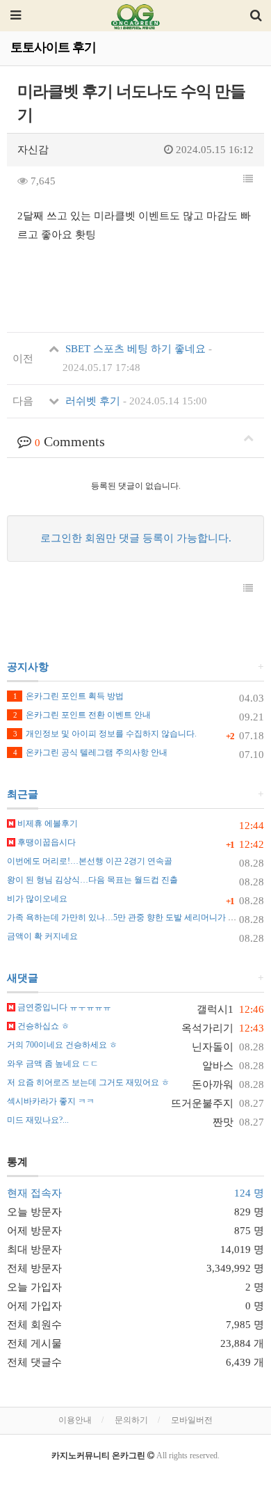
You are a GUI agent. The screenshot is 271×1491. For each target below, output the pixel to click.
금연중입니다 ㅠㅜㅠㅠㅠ (63, 1007)
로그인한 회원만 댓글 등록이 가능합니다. (135, 538)
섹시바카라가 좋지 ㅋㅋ (51, 1101)
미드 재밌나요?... (38, 1120)
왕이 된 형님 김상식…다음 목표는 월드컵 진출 (92, 880)
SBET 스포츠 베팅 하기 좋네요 (137, 358)
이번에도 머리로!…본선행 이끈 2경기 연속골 (89, 861)
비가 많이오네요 (37, 899)
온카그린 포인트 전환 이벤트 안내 (82, 715)
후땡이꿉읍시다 (45, 842)
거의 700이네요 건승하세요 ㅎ (62, 1045)
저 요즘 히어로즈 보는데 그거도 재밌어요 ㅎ (88, 1082)
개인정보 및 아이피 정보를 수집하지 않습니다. (105, 734)
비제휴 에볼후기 (46, 823)
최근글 (22, 794)
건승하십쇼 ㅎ (42, 1026)
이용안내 (75, 1420)
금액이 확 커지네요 (42, 936)
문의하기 (131, 1420)
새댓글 (22, 978)
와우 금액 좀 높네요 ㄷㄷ (53, 1063)
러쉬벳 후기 (135, 401)
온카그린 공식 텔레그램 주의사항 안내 (90, 752)
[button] (248, 179)
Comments (70, 441)
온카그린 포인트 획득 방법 (68, 696)
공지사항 (28, 666)
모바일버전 (192, 1420)
